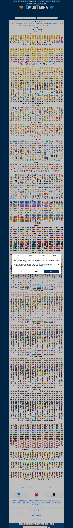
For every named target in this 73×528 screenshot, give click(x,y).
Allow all (51, 271)
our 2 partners (19, 260)
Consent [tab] (18, 255)
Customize (36, 271)
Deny (21, 271)
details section (50, 268)
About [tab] (54, 255)
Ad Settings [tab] (42, 255)
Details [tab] (30, 255)
